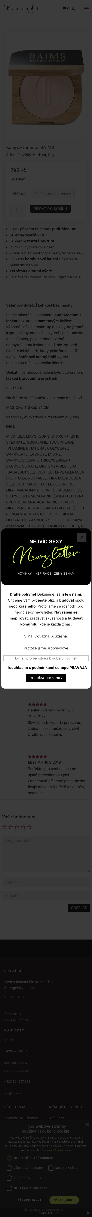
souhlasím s (48, 667)
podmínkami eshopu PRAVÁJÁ (59, 667)
